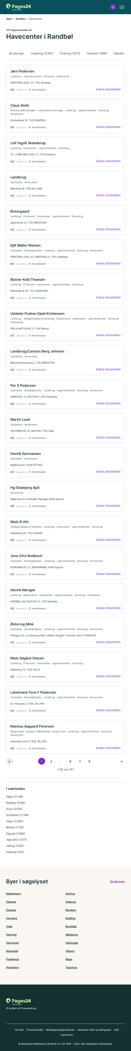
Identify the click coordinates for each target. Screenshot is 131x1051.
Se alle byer (16, 53)
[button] (113, 7)
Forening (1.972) (70, 53)
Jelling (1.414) (15, 845)
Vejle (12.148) (14, 796)
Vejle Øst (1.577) (16, 839)
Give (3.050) (14, 809)
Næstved (12, 951)
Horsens (11, 918)
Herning (11, 934)
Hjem (9, 18)
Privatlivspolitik (34, 1029)
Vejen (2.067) (14, 821)
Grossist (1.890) (97, 53)
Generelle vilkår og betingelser (94, 1029)
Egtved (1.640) (15, 833)
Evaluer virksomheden (108, 88)
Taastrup (71, 967)
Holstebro (12, 967)
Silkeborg (72, 934)
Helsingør (72, 943)
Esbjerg (11, 910)
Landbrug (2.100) (42, 53)
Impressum (67, 1034)
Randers (71, 910)
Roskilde (71, 926)
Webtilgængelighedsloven (60, 1029)
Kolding (70, 918)
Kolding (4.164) (15, 802)
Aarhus (70, 893)
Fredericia (12, 959)
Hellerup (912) (15, 852)
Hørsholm (12, 943)
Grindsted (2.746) (17, 815)
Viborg (70, 951)
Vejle (9, 926)
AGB (116, 1029)
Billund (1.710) (15, 827)
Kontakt (19, 1029)
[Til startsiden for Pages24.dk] (18, 7)
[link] (65, 80)
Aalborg (71, 902)
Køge (69, 959)
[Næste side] (121, 761)
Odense (11, 902)
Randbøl (20, 18)
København (13, 893)
